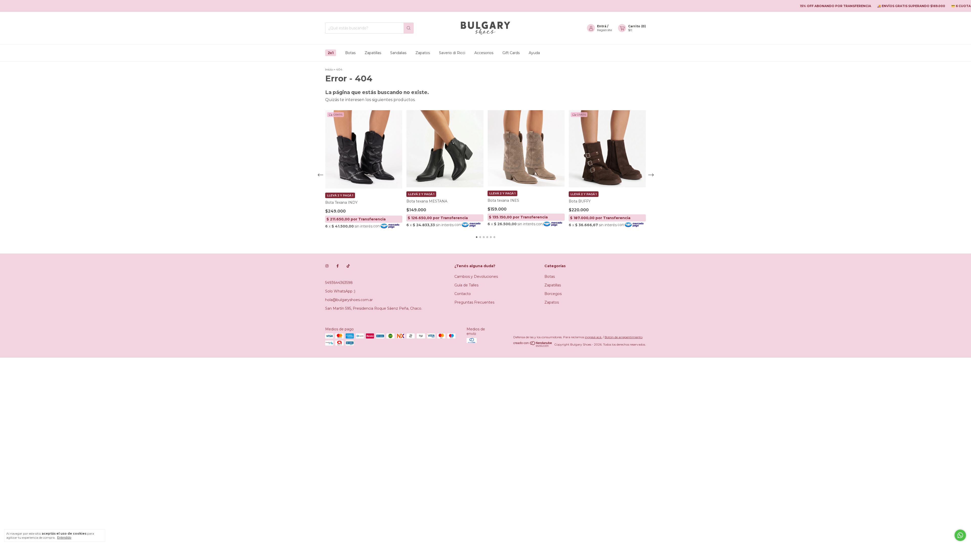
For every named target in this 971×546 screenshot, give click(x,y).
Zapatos (422, 53)
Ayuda (534, 53)
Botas (350, 53)
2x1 (331, 53)
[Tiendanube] (533, 346)
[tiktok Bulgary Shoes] (348, 266)
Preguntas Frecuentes (474, 302)
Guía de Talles (466, 285)
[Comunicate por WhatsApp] (960, 535)
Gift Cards (511, 53)
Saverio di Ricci (452, 53)
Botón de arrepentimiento (624, 337)
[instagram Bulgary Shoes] (327, 266)
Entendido (64, 537)
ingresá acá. (593, 337)
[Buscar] (409, 28)
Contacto (462, 293)
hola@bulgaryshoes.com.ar (349, 300)
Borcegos (553, 293)
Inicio (329, 69)
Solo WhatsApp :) (340, 291)
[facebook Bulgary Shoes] (337, 266)
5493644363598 (339, 282)
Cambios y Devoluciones (476, 276)
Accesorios (483, 53)
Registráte (604, 30)
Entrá (601, 26)
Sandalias (398, 53)
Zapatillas (373, 53)
